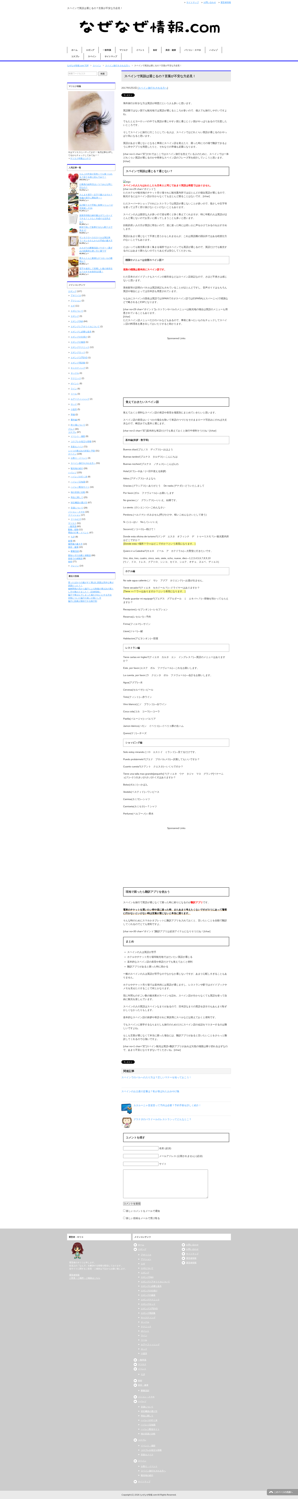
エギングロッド (78, 352)
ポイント (75, 383)
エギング (90, 50)
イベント (140, 50)
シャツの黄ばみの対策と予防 (81, 451)
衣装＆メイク (77, 446)
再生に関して (77, 497)
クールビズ (76, 519)
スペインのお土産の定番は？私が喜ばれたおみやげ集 (150, 1091)
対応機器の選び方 (79, 502)
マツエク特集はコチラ (80, 158)
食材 (155, 50)
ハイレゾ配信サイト (80, 487)
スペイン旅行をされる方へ (152, 87)
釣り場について (78, 425)
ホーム (74, 50)
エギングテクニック (80, 347)
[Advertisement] (176, 364)
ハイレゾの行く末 (79, 477)
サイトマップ (111, 56)
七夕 (73, 537)
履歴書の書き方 (75, 544)
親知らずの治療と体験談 (79, 555)
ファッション (74, 515)
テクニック (76, 378)
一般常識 (107, 50)
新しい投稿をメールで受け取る (143, 1218)
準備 (73, 414)
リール (74, 394)
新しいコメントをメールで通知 (143, 1211)
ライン (74, 388)
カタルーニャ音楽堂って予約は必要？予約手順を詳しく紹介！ (167, 1105)
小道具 (74, 409)
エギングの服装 (78, 342)
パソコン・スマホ (192, 50)
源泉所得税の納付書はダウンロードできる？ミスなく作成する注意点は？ (95, 218)
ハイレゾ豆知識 (78, 482)
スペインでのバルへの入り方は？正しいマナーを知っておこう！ (156, 1077)
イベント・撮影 (78, 436)
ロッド (74, 404)
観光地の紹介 (77, 468)
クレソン (75, 566)
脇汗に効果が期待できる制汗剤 (82, 601)
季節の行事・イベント (78, 532)
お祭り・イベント (79, 458)
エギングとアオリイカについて (85, 326)
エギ (73, 306)
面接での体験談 (75, 558)
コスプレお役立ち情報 (81, 441)
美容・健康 (171, 50)
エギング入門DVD (79, 357)
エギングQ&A (77, 321)
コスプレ (75, 56)
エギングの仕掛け (79, 337)
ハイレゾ (213, 50)
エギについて (77, 311)
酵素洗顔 (75, 551)
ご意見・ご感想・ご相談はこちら (84, 1278)
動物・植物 (73, 529)
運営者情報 (74, 1275)
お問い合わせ (192, 1245)
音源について (77, 508)
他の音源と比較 (78, 492)
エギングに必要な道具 (81, 332)
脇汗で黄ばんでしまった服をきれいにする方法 (90, 595)
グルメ (71, 429)
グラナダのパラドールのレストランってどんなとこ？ (162, 1119)
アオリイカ (76, 295)
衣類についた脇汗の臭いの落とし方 (84, 598)
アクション (76, 300)
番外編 (74, 420)
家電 (70, 541)
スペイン (92, 56)
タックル (75, 373)
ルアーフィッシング (80, 399)
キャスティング (78, 368)
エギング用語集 (78, 363)
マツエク (124, 50)
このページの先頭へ (283, 1492)
